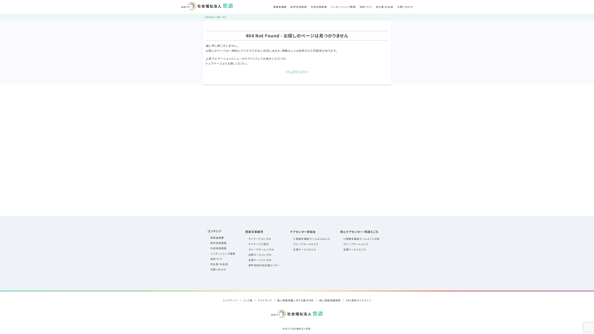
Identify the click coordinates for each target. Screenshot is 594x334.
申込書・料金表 (384, 7)
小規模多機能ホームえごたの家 (361, 239)
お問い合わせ (405, 7)
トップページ (230, 300)
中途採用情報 (319, 7)
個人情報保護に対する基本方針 (295, 300)
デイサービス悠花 (258, 244)
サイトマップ (265, 300)
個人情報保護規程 (330, 300)
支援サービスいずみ (260, 260)
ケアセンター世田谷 (303, 232)
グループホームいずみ (261, 249)
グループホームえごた (355, 244)
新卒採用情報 (299, 7)
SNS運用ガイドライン (358, 300)
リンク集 (248, 300)
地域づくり (366, 7)
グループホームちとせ (305, 244)
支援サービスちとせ (304, 249)
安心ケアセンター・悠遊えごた (359, 232)
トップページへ (297, 71)
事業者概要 (280, 7)
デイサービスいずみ (259, 239)
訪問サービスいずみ (260, 255)
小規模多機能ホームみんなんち (311, 239)
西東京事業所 (254, 232)
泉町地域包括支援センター (264, 265)
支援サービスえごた (354, 249)
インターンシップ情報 (343, 7)
